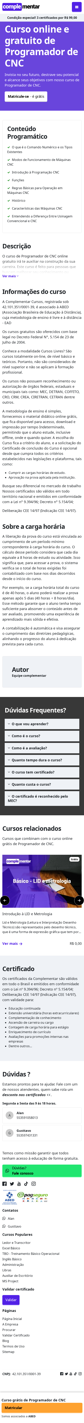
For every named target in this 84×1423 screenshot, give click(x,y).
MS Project (10, 1281)
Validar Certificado (16, 1335)
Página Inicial (12, 1319)
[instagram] (33, 1184)
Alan (11, 1218)
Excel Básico (11, 1248)
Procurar (9, 1330)
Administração (13, 1264)
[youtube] (19, 1184)
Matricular (13, 1407)
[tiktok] (26, 1184)
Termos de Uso (13, 1346)
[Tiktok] (74, 1374)
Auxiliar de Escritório (17, 1275)
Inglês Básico (12, 1259)
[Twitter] (65, 1374)
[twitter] (12, 1184)
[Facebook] (61, 1374)
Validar (10, 1299)
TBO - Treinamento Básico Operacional (30, 1254)
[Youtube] (70, 1374)
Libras (6, 1270)
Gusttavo (14, 1226)
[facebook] (5, 1184)
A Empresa (10, 1324)
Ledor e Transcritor (16, 1243)
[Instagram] (79, 1374)
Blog (5, 1341)
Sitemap (8, 1352)
